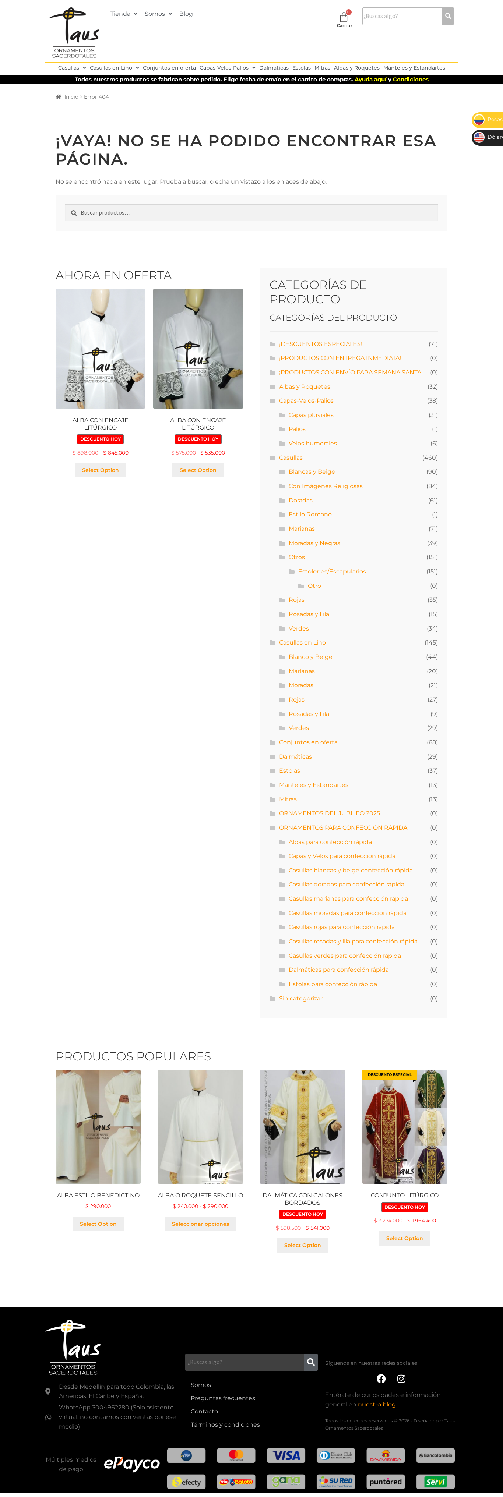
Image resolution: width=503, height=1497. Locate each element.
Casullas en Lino (111, 67)
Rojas (297, 599)
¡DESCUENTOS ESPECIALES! (320, 343)
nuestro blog (377, 1404)
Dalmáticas (274, 67)
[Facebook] (381, 1379)
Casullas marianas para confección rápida (348, 898)
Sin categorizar (301, 998)
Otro (314, 585)
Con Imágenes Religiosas (326, 486)
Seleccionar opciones (200, 1224)
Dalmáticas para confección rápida (339, 969)
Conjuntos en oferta (169, 67)
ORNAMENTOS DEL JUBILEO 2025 (329, 813)
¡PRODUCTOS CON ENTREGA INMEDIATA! (340, 357)
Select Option (100, 470)
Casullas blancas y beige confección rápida (351, 870)
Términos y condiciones (225, 1424)
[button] (124, 14)
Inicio (71, 96)
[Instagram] (401, 1379)
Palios (297, 429)
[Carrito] (344, 17)
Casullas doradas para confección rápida (346, 884)
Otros (297, 557)
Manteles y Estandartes (414, 67)
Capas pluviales (311, 415)
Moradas (301, 685)
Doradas (301, 500)
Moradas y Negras (314, 543)
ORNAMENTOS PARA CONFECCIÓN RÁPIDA (343, 827)
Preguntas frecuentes (223, 1398)
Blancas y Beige (312, 471)
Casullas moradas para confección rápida (348, 913)
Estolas (301, 67)
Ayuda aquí (371, 79)
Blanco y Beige (311, 656)
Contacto (204, 1411)
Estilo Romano (310, 514)
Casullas (68, 67)
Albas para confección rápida (330, 841)
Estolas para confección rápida (333, 984)
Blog (186, 13)
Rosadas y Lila (309, 614)
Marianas (302, 528)
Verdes (299, 628)
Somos (155, 13)
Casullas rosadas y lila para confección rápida (353, 941)
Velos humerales (313, 443)
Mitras (322, 67)
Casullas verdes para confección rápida (345, 955)
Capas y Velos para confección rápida (342, 855)
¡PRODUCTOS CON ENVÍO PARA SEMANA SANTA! (351, 372)
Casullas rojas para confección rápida (342, 927)
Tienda (120, 13)
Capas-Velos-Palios (224, 67)
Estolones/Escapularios (332, 571)
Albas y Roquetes (357, 67)
